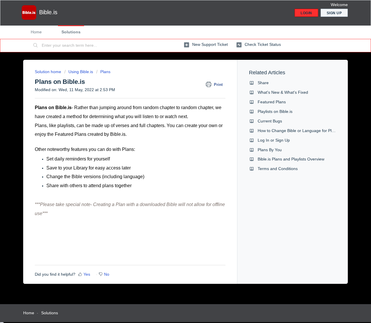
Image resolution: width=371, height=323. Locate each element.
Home (36, 32)
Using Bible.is (80, 71)
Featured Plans (272, 102)
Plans (105, 71)
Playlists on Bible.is (275, 111)
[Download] (174, 85)
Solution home (48, 71)
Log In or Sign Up (274, 140)
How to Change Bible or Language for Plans (298, 130)
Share (263, 82)
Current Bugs (270, 121)
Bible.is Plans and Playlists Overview (291, 159)
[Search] (35, 45)
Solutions (71, 32)
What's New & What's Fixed (283, 92)
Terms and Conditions (278, 168)
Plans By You (270, 149)
